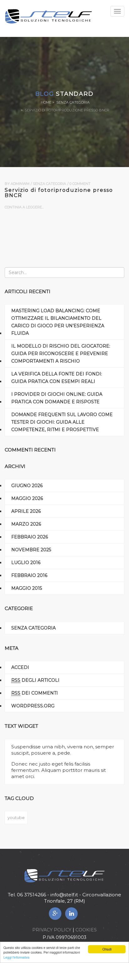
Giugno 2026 (27, 485)
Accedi (20, 667)
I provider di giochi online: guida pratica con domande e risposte (56, 398)
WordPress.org (32, 706)
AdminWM (20, 183)
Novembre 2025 (31, 550)
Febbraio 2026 (29, 537)
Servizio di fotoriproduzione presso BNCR (59, 192)
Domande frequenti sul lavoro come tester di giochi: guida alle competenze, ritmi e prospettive (62, 422)
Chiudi (106, 949)
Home (46, 102)
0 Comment (80, 183)
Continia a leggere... (24, 207)
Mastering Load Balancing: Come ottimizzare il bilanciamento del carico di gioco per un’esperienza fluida (57, 322)
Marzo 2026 (26, 524)
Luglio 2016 (25, 562)
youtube (16, 817)
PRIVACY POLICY (51, 930)
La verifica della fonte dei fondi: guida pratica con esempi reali (56, 377)
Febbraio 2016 (29, 575)
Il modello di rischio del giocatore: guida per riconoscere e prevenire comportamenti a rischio (60, 353)
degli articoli (35, 680)
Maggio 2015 (26, 588)
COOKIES (86, 930)
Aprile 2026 (26, 511)
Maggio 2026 (27, 498)
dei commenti (34, 693)
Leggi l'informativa (16, 957)
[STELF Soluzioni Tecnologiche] (48, 16)
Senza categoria (73, 102)
